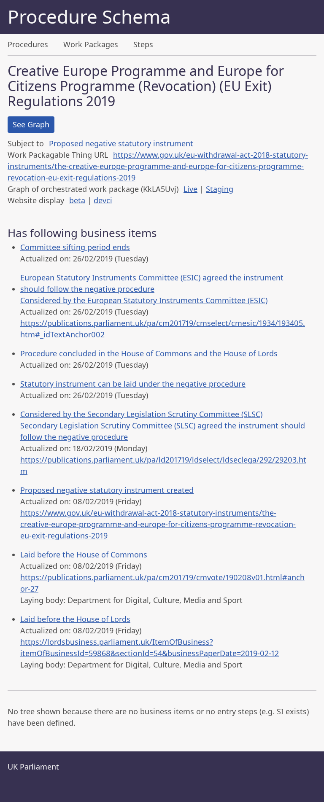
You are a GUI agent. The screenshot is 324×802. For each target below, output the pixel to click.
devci (103, 200)
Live (190, 189)
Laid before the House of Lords (75, 619)
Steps (143, 44)
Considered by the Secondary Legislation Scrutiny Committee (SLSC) (141, 414)
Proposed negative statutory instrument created (107, 490)
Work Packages (90, 44)
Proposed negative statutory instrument (121, 143)
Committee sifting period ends (75, 247)
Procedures (28, 44)
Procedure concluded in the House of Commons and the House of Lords (149, 353)
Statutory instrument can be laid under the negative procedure (133, 384)
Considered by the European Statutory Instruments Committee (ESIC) (143, 300)
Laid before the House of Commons (83, 554)
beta (77, 200)
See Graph (31, 124)
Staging (219, 189)
